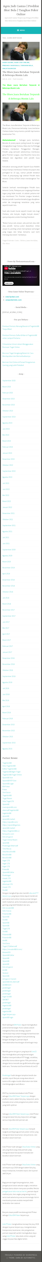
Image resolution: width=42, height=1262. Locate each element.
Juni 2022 (6, 489)
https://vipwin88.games (11, 825)
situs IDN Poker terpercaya (19, 1114)
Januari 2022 (7, 507)
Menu (22, 30)
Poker (4, 789)
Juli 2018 (5, 598)
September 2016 (9, 676)
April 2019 (6, 573)
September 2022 (9, 471)
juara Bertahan (31, 241)
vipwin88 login (7, 1017)
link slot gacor (7, 837)
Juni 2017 (6, 622)
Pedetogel (6, 875)
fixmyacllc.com (8, 834)
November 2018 (8, 586)
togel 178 (6, 860)
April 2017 (6, 634)
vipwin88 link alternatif (10, 982)
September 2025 (9, 380)
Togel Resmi (7, 798)
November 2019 (8, 567)
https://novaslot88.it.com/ (12, 949)
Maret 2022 (6, 501)
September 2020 (9, 549)
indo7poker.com (12, 297)
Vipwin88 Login (8, 783)
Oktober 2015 (7, 736)
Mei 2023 (5, 435)
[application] (21, 275)
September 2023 (9, 417)
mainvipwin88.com (9, 807)
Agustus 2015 (7, 748)
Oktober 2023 (7, 411)
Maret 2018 (6, 604)
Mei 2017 (5, 628)
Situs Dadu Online (28, 1147)
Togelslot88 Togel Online (12, 775)
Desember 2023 (8, 399)
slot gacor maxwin (9, 979)
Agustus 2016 (7, 682)
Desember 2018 (8, 580)
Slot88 (4, 890)
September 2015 (9, 742)
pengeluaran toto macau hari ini (14, 1191)
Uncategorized (9, 68)
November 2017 (8, 610)
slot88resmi (6, 985)
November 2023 (8, 405)
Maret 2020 (6, 561)
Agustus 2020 (7, 555)
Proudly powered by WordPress (21, 1255)
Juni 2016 (6, 694)
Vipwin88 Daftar (8, 872)
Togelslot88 (7, 763)
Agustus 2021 (7, 531)
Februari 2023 (7, 447)
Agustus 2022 (7, 477)
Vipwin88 (5, 804)
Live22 (34, 1051)
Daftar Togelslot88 (9, 769)
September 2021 (9, 525)
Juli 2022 (5, 483)
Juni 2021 (6, 543)
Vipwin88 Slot (7, 777)
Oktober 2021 (7, 519)
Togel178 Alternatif (9, 946)
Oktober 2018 (7, 592)
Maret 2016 (6, 712)
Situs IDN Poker (14, 1215)
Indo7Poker (6, 1224)
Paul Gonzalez (18, 79)
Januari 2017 (7, 652)
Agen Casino (7, 62)
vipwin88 (5, 816)
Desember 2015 (8, 724)
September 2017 (9, 616)
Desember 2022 (8, 459)
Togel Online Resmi (9, 840)
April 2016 (6, 706)
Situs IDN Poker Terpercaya (19, 1096)
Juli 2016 (5, 688)
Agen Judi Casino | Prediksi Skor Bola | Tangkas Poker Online (21, 10)
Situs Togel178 (8, 801)
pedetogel (6, 988)
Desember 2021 (8, 513)
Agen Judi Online (21, 62)
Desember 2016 (8, 658)
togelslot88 (6, 813)
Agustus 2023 (7, 423)
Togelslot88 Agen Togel (11, 771)
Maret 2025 (6, 386)
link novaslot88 (8, 908)
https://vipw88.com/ (10, 822)
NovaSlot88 (6, 854)
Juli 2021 (5, 537)
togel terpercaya (8, 1014)
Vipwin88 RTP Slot (9, 780)
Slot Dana (6, 943)
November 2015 (8, 730)
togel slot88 (7, 996)
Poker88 (5, 869)
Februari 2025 (7, 392)
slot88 (4, 940)
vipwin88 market (8, 819)
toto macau (6, 911)
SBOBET (5, 999)
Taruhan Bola (26, 65)
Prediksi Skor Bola (11, 65)
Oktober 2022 (7, 465)
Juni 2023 (6, 429)
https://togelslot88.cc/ (11, 831)
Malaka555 (6, 952)
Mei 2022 (5, 495)
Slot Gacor (6, 792)
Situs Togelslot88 (9, 766)
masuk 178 (6, 878)
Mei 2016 (5, 700)
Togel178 (6, 928)
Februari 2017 (7, 646)
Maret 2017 (6, 640)
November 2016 (8, 664)
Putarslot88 (6, 914)
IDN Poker (6, 786)
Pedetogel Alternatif (10, 845)
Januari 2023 (7, 453)
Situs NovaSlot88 (8, 851)
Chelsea (23, 241)
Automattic (29, 1258)
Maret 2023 (6, 441)
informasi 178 (7, 884)
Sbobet (5, 973)
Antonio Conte (13, 241)
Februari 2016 (7, 718)
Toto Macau (6, 848)
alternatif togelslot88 (10, 810)
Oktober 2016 (7, 670)
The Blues (6, 244)
